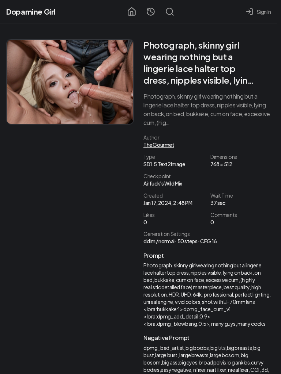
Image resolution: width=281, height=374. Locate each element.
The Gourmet (158, 144)
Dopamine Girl (31, 11)
